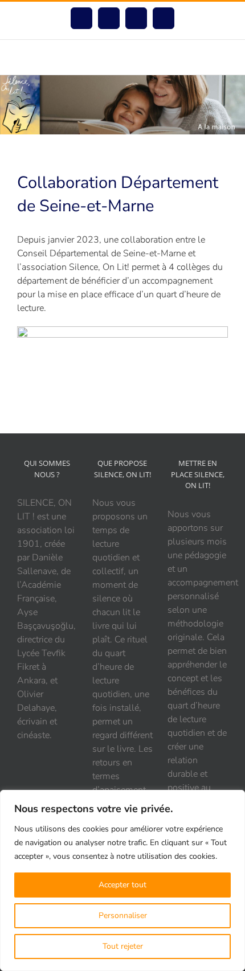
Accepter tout (122, 884)
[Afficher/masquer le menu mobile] (223, 57)
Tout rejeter (123, 946)
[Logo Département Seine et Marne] (122, 331)
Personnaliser (123, 915)
